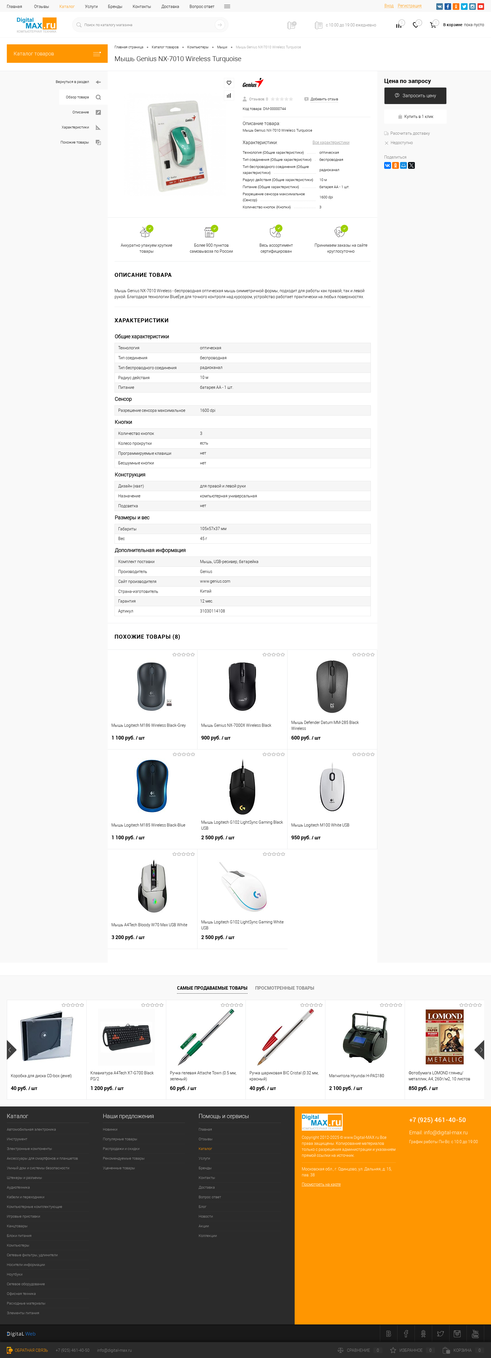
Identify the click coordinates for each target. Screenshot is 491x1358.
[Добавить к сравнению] (229, 95)
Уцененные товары (119, 1168)
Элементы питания (23, 1313)
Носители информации (26, 1265)
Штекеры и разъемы (24, 1178)
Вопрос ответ (202, 6)
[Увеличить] (175, 144)
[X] (411, 165)
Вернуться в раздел (72, 82)
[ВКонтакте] (387, 165)
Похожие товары (75, 142)
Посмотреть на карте (321, 1184)
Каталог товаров (34, 54)
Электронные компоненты (29, 1149)
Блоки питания (19, 1236)
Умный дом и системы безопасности (38, 1168)
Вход (389, 5)
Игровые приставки (23, 1216)
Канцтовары (17, 1226)
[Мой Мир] (403, 165)
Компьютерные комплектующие (34, 1207)
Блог (202, 1207)
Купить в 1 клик (418, 116)
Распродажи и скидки (121, 1149)
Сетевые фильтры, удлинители (32, 1255)
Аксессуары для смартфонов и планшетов (42, 1158)
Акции (204, 1226)
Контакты (142, 6)
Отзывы (41, 6)
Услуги (91, 6)
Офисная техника (21, 1293)
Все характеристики (331, 142)
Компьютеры (18, 1245)
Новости (206, 1216)
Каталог (67, 6)
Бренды (115, 6)
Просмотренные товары (284, 988)
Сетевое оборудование (26, 1284)
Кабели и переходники (25, 1197)
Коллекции (208, 1236)
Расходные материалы (26, 1303)
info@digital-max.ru (446, 1132)
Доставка (170, 6)
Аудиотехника (18, 1187)
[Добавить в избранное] (229, 83)
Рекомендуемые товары (124, 1158)
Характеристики (75, 127)
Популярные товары (120, 1139)
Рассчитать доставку (410, 133)
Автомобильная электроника (31, 1129)
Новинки (110, 1129)
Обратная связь (31, 1350)
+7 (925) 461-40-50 (73, 1350)
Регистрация (410, 5)
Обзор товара (77, 97)
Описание (80, 112)
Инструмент (17, 1139)
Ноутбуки (14, 1274)
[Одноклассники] (395, 165)
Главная (14, 6)
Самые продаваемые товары (212, 988)
